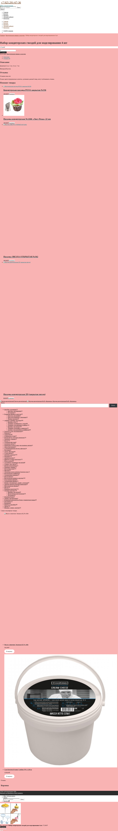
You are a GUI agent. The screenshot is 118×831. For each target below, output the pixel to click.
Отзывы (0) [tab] (6, 58)
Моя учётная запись (9, 796)
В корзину (3, 52)
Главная (5, 12)
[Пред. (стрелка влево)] (0, 830)
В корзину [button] (12, 94)
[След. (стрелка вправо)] (2, 830)
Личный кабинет (8, 17)
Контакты (6, 18)
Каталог (5, 14)
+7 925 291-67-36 (11, 2)
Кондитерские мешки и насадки (15, 35)
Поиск (18, 7)
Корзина (5, 15)
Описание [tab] (6, 57)
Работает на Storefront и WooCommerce (11, 793)
